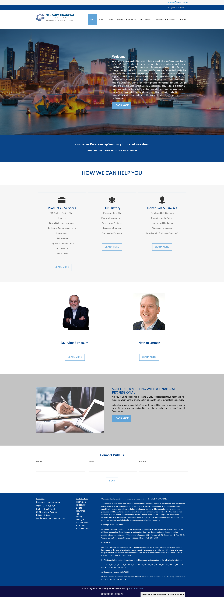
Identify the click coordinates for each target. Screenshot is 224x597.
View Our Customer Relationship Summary (163, 594)
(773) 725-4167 (177, 8)
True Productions (137, 588)
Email (91, 461)
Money (79, 517)
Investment (81, 505)
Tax (77, 514)
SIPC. (160, 535)
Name (39, 461)
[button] (101, 19)
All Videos (81, 526)
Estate (79, 508)
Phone (142, 461)
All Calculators (83, 528)
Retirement (81, 502)
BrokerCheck (160, 499)
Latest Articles (82, 523)
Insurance (80, 511)
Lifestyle (80, 520)
